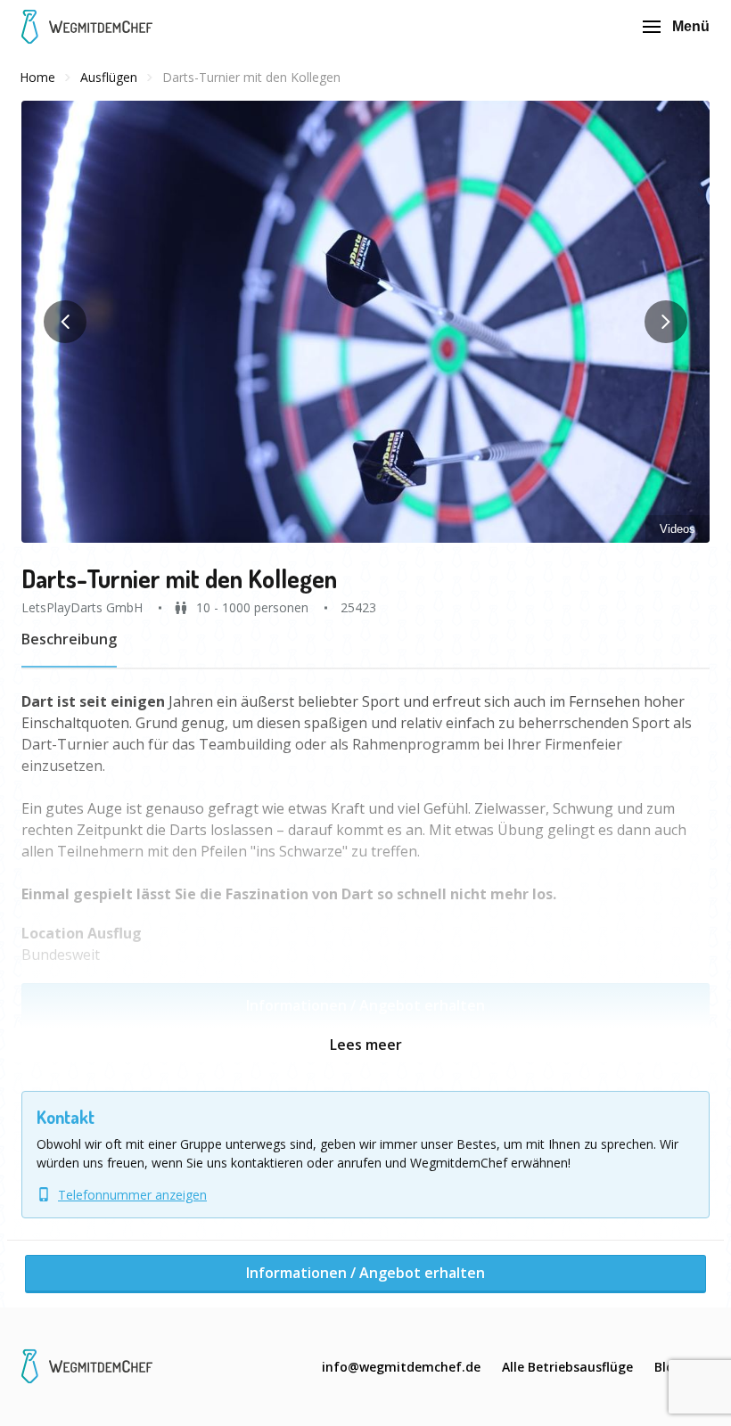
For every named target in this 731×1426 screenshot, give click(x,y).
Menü (691, 26)
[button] (365, 322)
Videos (677, 529)
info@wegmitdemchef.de (401, 1366)
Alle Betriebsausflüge (567, 1366)
